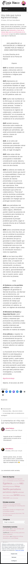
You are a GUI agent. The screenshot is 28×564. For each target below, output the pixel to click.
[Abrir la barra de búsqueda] (24, 8)
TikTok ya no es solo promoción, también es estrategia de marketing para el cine (14, 505)
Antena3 (4, 478)
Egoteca (7, 483)
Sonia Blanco (9, 448)
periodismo (15, 489)
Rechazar (14, 557)
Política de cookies (19, 550)
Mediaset (11, 486)
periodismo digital (10, 492)
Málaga (17, 486)
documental (16, 480)
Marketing (6, 486)
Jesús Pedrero (9, 428)
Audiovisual (10, 479)
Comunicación (7, 409)
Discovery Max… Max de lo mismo (12, 411)
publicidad (21, 492)
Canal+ (4, 480)
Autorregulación (18, 479)
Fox (18, 483)
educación (21, 480)
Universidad (15, 498)
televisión (6, 498)
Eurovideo (14, 483)
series (16, 495)
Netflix (6, 489)
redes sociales (9, 495)
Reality (4, 495)
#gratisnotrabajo (8, 378)
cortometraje (9, 480)
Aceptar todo (14, 553)
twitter (11, 498)
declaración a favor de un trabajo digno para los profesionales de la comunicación (13, 32)
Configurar (14, 560)
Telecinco (22, 495)
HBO (21, 483)
